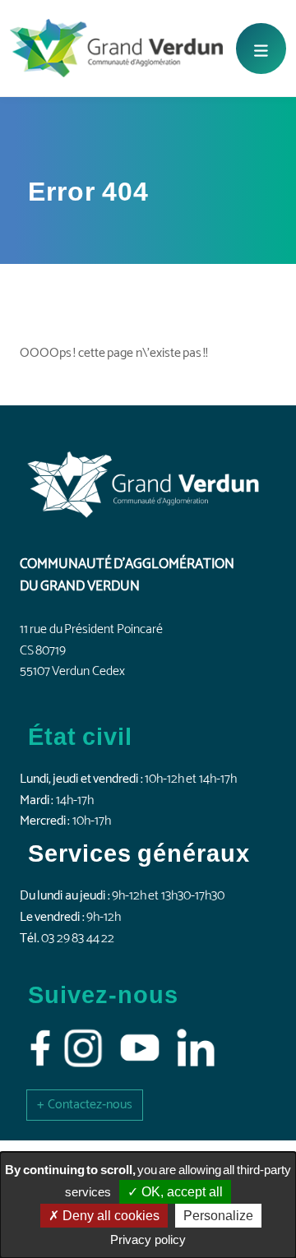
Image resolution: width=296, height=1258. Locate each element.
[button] (84, 1105)
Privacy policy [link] (148, 1239)
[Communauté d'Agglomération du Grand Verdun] (116, 48)
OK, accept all (180, 1192)
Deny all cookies (109, 1216)
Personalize (218, 1216)
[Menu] (261, 48)
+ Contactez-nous (84, 1105)
